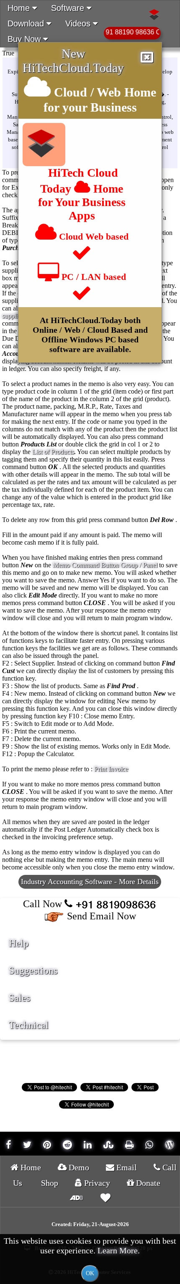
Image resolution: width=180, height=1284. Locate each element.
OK (90, 1273)
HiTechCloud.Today (73, 68)
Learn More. (119, 1250)
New (73, 53)
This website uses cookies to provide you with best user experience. (90, 1256)
